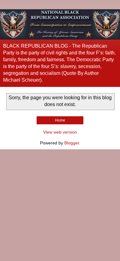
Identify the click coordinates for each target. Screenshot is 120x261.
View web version (60, 132)
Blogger (71, 142)
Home (60, 120)
